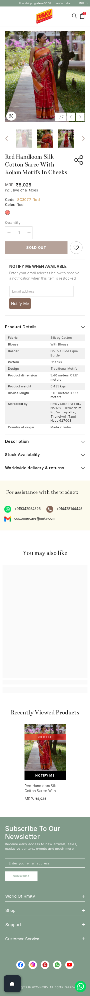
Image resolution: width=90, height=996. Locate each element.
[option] (45, 3)
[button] (70, 117)
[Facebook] (20, 965)
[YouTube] (69, 965)
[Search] (75, 16)
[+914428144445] (50, 509)
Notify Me (20, 303)
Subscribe (21, 876)
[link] (45, 682)
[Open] (12, 983)
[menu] (5, 16)
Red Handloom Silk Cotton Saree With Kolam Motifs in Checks (44, 788)
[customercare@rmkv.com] (8, 518)
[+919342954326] (8, 509)
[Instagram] (32, 965)
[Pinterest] (45, 965)
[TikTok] (57, 965)
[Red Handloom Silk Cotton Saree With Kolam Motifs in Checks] (45, 747)
